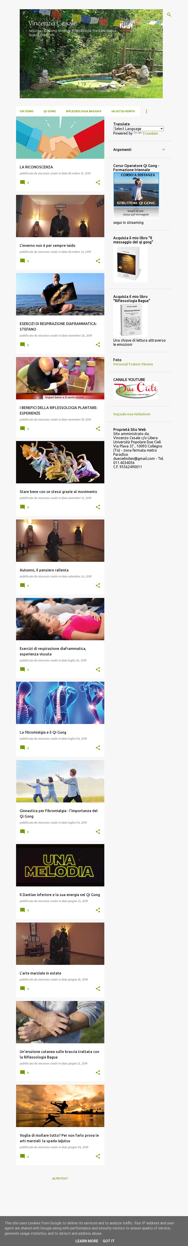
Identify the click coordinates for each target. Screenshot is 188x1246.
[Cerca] (169, 14)
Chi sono (26, 111)
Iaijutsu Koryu (123, 111)
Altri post (60, 1178)
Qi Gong (50, 111)
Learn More (86, 1241)
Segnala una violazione (131, 414)
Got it (109, 1241)
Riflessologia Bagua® (83, 111)
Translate (150, 133)
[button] (98, 183)
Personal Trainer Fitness (133, 364)
